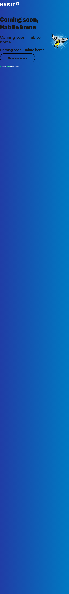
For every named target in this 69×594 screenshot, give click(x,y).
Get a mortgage (17, 57)
